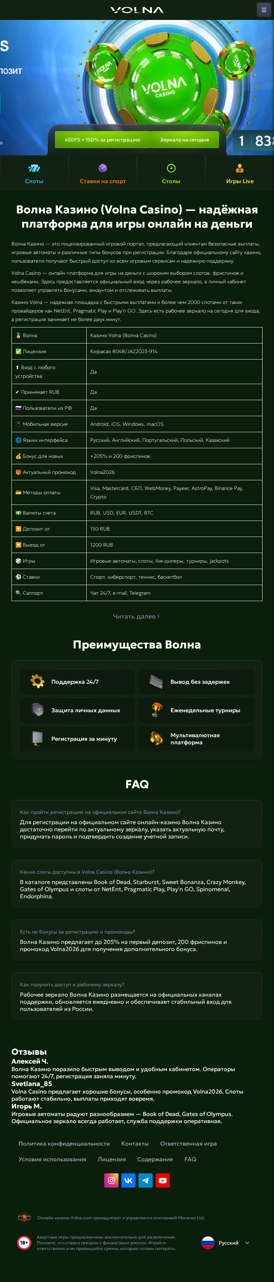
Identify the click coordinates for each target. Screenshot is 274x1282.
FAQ (190, 1159)
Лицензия (112, 1159)
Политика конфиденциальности (64, 1143)
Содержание (155, 1159)
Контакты (135, 1143)
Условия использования (52, 1159)
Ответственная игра (188, 1143)
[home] (137, 10)
